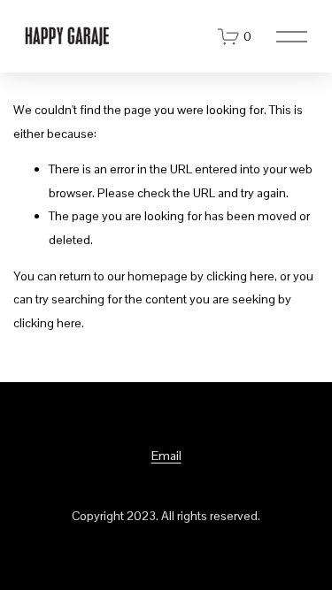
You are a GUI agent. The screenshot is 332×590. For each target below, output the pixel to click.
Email (166, 456)
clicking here (240, 276)
